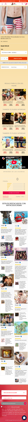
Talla (2, 49)
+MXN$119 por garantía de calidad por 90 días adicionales (14, 62)
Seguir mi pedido (23, 1)
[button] (1, 97)
